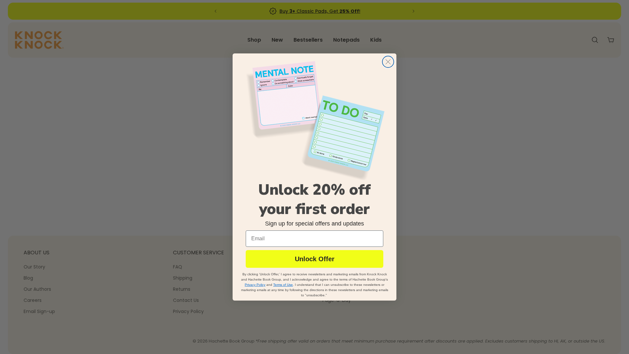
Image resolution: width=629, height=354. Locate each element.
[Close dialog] (388, 62)
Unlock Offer (314, 259)
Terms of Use (283, 284)
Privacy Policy (255, 284)
